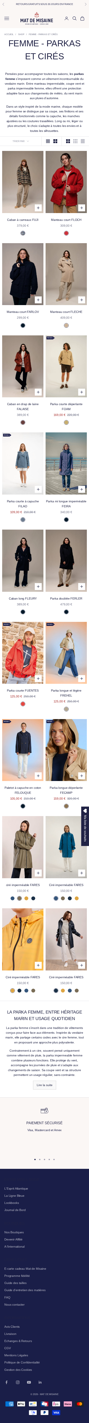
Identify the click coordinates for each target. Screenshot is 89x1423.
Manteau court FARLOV (23, 312)
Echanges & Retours (18, 1341)
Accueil (9, 34)
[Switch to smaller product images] (55, 141)
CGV (7, 1348)
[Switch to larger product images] (48, 141)
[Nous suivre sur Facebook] (6, 1382)
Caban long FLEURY (23, 598)
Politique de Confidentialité (22, 1362)
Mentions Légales (16, 1355)
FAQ (7, 1297)
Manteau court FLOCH (66, 220)
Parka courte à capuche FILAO (23, 504)
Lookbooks (11, 1203)
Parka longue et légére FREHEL (66, 693)
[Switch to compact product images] (83, 141)
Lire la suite (44, 1085)
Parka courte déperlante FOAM (66, 406)
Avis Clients (12, 1326)
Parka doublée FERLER (66, 598)
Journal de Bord (15, 1210)
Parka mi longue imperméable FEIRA (66, 504)
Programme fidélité (17, 1275)
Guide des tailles (15, 1283)
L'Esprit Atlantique (16, 1188)
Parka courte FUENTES (23, 690)
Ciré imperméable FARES (66, 885)
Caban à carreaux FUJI (22, 220)
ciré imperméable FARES (23, 885)
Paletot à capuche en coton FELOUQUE (23, 790)
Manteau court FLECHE (66, 312)
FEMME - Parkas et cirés (43, 34)
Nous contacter (14, 1304)
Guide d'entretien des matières (25, 1290)
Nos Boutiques (14, 1232)
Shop (21, 34)
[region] (44, 1129)
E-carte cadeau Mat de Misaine (25, 1268)
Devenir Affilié (13, 1239)
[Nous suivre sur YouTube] (29, 1382)
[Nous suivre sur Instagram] (18, 1382)
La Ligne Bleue (14, 1195)
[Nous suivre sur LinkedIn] (40, 1382)
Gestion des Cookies (18, 1369)
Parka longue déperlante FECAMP (66, 790)
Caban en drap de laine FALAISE (23, 406)
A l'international (14, 1246)
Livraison (10, 1334)
